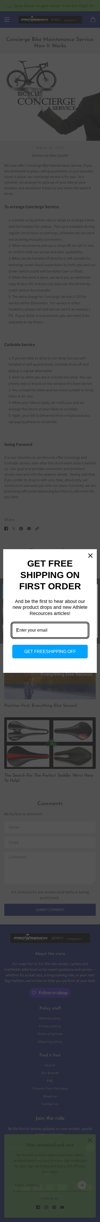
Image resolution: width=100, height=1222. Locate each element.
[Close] (90, 555)
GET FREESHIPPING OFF (50, 651)
